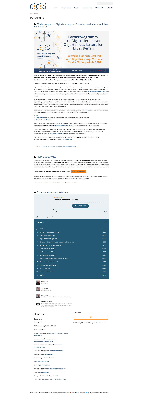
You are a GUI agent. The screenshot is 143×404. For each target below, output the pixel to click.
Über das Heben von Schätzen (53, 192)
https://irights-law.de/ (47, 354)
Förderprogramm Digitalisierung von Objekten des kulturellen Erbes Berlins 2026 (71, 25)
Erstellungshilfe (40, 117)
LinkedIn (73, 392)
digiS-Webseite (58, 133)
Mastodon (66, 392)
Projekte (76, 8)
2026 (49, 146)
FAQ (37, 115)
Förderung (73, 146)
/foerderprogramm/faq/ (56, 350)
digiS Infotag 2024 (46, 157)
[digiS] (38, 9)
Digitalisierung (59, 146)
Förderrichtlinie (86, 110)
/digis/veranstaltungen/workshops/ (55, 368)
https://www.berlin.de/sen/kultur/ (44, 341)
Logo (88, 392)
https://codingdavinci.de (50, 376)
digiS (56, 8)
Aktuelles (110, 8)
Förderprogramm (66, 8)
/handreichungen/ (49, 358)
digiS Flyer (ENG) (81, 392)
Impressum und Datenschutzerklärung (99, 392)
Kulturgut (60, 379)
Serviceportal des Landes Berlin (63, 125)
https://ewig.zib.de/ (43, 361)
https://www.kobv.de (44, 365)
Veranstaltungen (87, 8)
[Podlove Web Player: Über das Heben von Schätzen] (71, 236)
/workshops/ (45, 372)
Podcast (65, 379)
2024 (51, 182)
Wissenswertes (99, 8)
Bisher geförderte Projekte (43, 120)
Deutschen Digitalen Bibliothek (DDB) (98, 91)
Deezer (98, 323)
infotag (67, 182)
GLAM (56, 379)
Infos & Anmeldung (78, 171)
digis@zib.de (68, 139)
